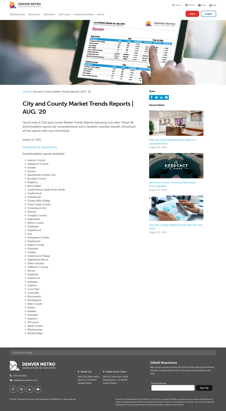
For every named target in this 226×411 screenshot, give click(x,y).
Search (178, 5)
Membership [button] (17, 14)
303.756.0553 (20, 375)
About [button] (100, 14)
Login (208, 13)
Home (26, 91)
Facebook (13, 389)
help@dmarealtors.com (25, 380)
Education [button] (50, 14)
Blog (214, 5)
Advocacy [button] (64, 14)
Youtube (38, 389)
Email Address (159, 383)
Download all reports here (40, 147)
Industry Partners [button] (83, 14)
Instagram (21, 389)
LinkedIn (29, 389)
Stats (203, 5)
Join (192, 13)
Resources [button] (34, 14)
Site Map (27, 352)
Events (191, 5)
